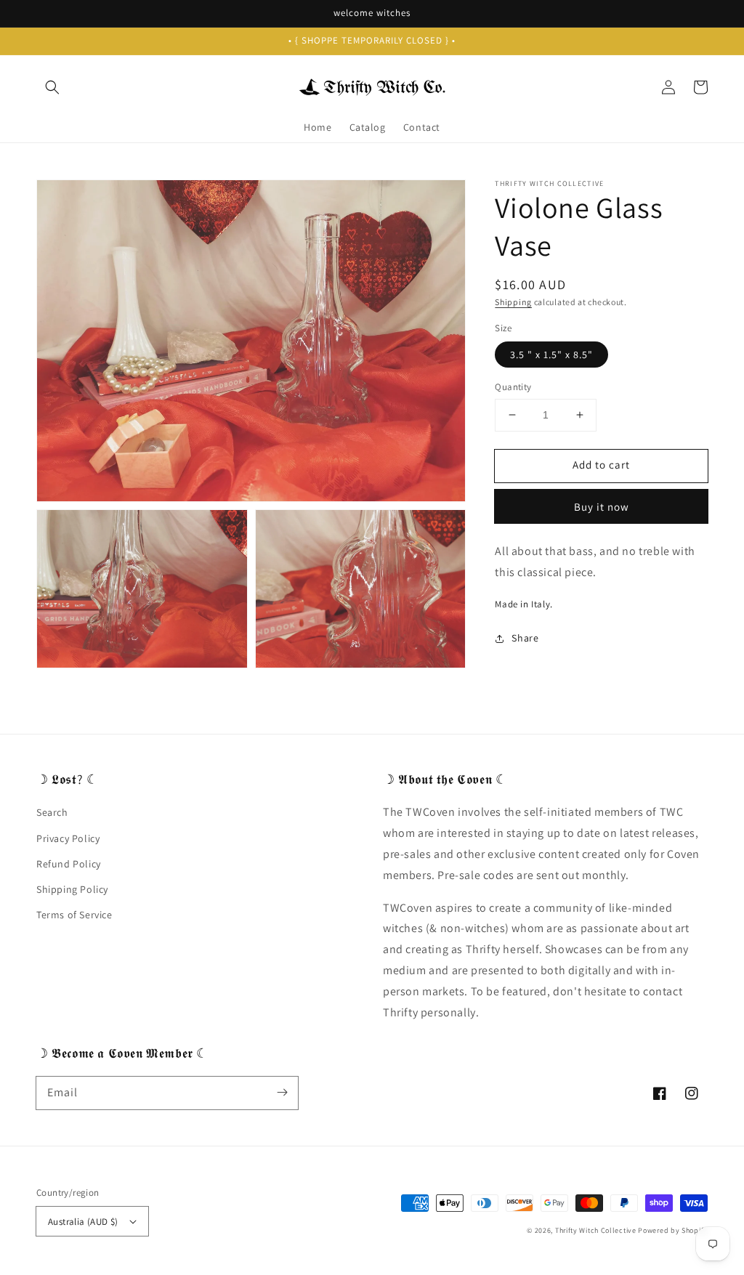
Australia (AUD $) (83, 1221)
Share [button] (525, 637)
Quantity (513, 387)
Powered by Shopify (673, 1230)
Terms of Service (74, 914)
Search (52, 812)
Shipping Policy (72, 889)
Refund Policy (68, 863)
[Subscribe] (282, 1093)
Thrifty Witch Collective (595, 1230)
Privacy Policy (68, 838)
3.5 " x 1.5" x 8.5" (551, 354)
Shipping (513, 301)
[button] (52, 87)
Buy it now (601, 507)
